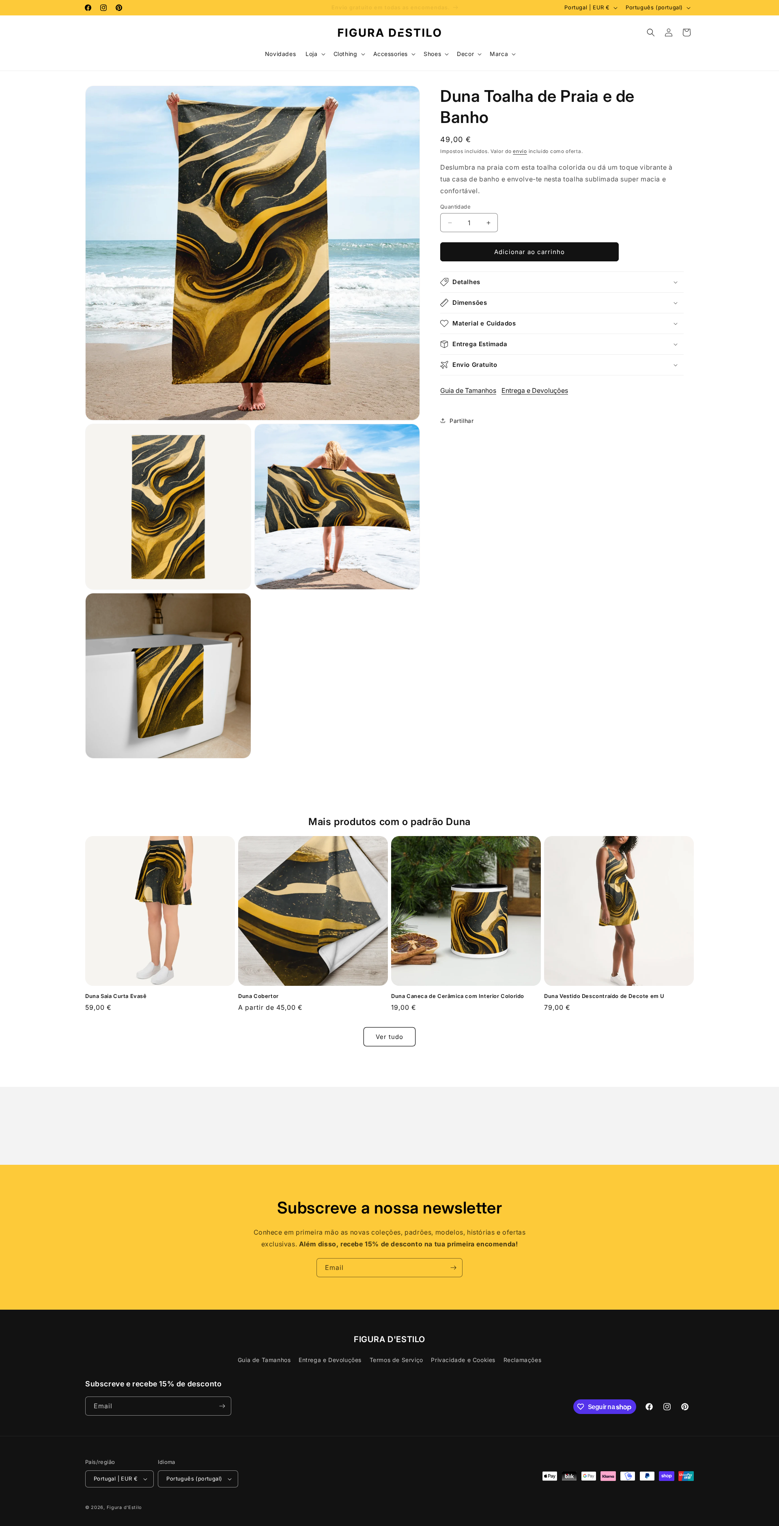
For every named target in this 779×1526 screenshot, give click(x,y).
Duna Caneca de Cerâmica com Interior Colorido (457, 996)
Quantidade (455, 206)
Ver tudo (389, 1037)
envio (520, 151)
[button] (314, 54)
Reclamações (523, 1359)
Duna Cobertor (258, 996)
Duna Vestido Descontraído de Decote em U (604, 996)
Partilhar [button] (461, 420)
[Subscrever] (453, 1267)
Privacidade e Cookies (463, 1359)
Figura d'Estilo (124, 1507)
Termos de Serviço (396, 1359)
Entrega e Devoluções (534, 390)
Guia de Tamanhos (468, 390)
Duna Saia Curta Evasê (116, 996)
